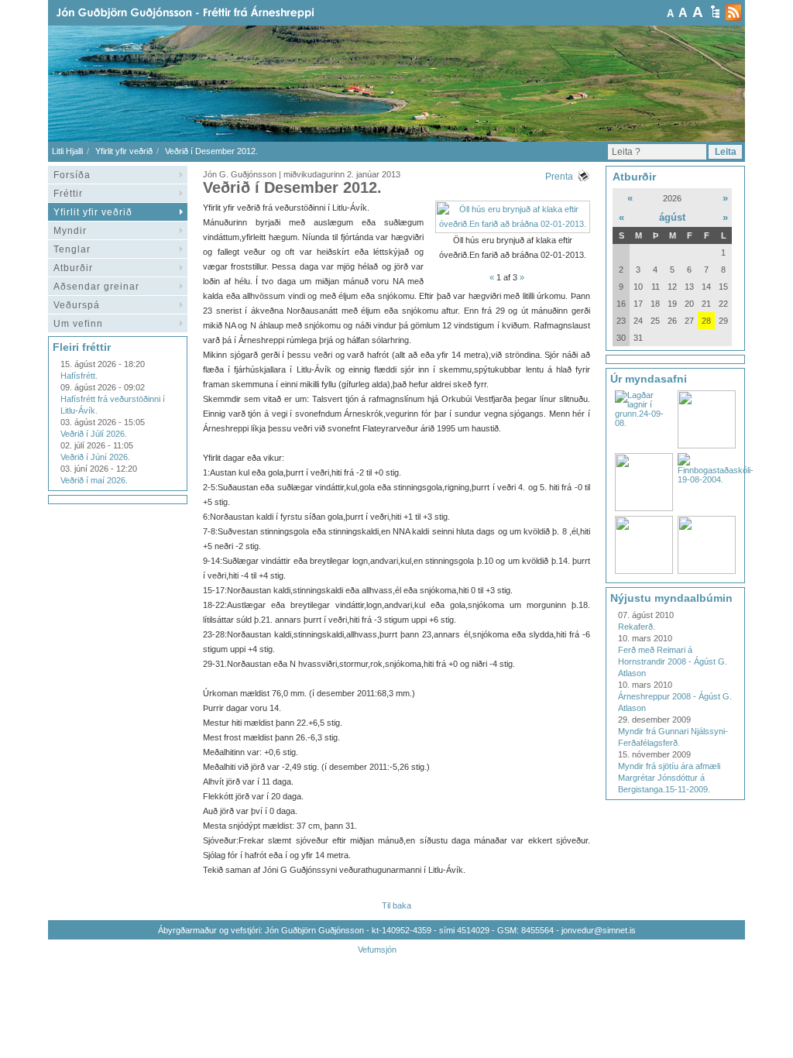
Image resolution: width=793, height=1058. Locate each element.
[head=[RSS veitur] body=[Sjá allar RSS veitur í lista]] (733, 12)
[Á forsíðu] (210, 12)
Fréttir (68, 193)
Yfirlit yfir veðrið (124, 151)
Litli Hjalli (67, 151)
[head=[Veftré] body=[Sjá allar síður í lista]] (715, 11)
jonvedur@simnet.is (598, 930)
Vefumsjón (377, 949)
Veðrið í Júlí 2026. (93, 433)
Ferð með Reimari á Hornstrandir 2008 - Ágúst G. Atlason (672, 661)
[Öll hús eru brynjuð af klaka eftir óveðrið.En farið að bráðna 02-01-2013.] (512, 223)
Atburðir (73, 268)
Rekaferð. (636, 626)
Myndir (70, 230)
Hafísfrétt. (79, 375)
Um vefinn (78, 323)
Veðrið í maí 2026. (94, 480)
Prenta (559, 176)
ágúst (672, 217)
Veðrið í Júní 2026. (95, 457)
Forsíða (72, 175)
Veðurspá (76, 305)
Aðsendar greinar (96, 286)
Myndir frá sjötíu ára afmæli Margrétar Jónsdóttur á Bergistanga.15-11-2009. (669, 777)
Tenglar (72, 249)
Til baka (396, 905)
